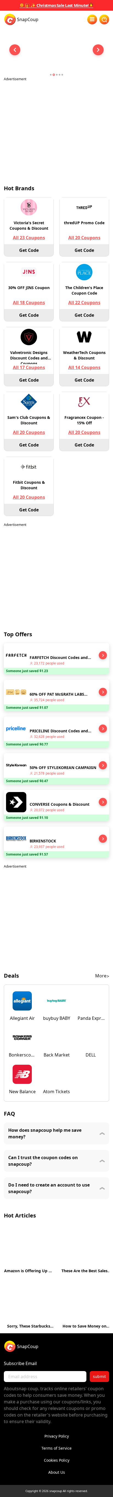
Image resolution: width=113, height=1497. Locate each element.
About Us (56, 1472)
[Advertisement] (56, 129)
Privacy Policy (56, 1436)
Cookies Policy (56, 1460)
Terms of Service (56, 1448)
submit (99, 1376)
